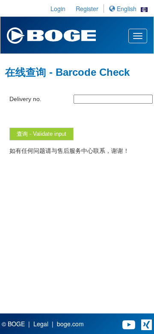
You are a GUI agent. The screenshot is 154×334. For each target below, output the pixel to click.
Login (57, 8)
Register (87, 8)
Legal (40, 323)
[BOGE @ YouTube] (128, 323)
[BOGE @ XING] (146, 323)
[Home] (51, 33)
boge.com (70, 323)
